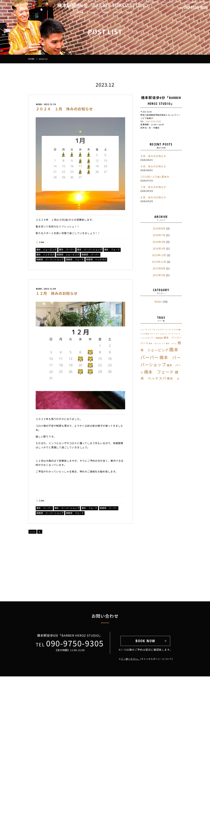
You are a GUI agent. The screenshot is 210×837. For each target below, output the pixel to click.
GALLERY (118, 12)
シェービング (145, 329)
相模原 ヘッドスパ (96, 259)
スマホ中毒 (176, 329)
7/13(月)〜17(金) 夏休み (154, 176)
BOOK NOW (145, 640)
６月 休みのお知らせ (153, 197)
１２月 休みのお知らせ (57, 293)
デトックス (154, 334)
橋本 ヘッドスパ (45, 254)
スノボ (168, 329)
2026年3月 (159, 248)
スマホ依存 (144, 334)
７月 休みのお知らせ (153, 187)
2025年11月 (159, 262)
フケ (176, 334)
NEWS (158, 301)
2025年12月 (159, 255)
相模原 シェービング (68, 254)
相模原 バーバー (90, 254)
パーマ (170, 334)
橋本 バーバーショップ (89, 249)
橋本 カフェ (171, 343)
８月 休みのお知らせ (153, 166)
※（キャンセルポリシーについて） (145, 658)
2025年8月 (159, 268)
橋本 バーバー (67, 249)
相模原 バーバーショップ (50, 259)
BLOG (130, 12)
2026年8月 (159, 228)
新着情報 (159, 338)
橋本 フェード (112, 249)
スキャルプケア (158, 329)
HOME (80, 12)
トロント (163, 334)
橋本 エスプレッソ (157, 343)
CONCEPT (92, 12)
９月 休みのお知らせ (153, 156)
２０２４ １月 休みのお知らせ (64, 108)
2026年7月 (159, 235)
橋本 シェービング (46, 249)
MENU (106, 12)
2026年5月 (159, 242)
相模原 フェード (75, 259)
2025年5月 (159, 275)
